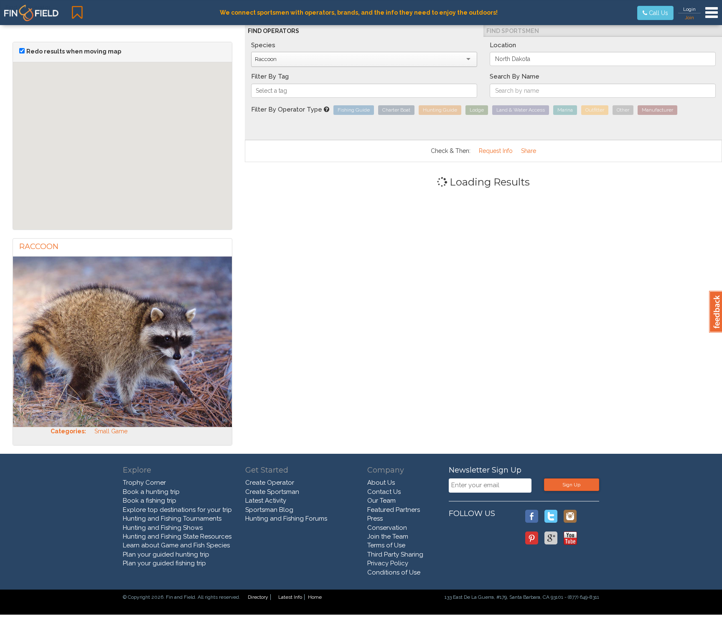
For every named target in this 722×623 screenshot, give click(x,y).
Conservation (387, 527)
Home (315, 597)
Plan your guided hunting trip (166, 554)
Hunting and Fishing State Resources (177, 536)
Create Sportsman (272, 492)
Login (689, 9)
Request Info (496, 150)
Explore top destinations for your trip (177, 510)
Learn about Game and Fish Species (176, 545)
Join (689, 17)
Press (375, 518)
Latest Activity (265, 500)
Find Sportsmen (512, 31)
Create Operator (269, 482)
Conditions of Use (393, 572)
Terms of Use (386, 545)
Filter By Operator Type (287, 109)
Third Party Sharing (395, 554)
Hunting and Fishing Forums (286, 518)
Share (528, 150)
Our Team (381, 500)
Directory (258, 597)
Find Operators (273, 31)
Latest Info (290, 597)
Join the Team (387, 536)
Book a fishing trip (149, 500)
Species (263, 45)
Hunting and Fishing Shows (163, 527)
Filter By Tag (270, 76)
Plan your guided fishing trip (164, 563)
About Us (381, 482)
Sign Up (571, 485)
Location (503, 45)
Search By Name (514, 76)
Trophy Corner (144, 482)
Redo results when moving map (73, 51)
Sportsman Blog (269, 510)
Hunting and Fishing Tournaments (172, 518)
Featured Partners (393, 510)
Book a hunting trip (151, 492)
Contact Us (384, 492)
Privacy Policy (387, 563)
